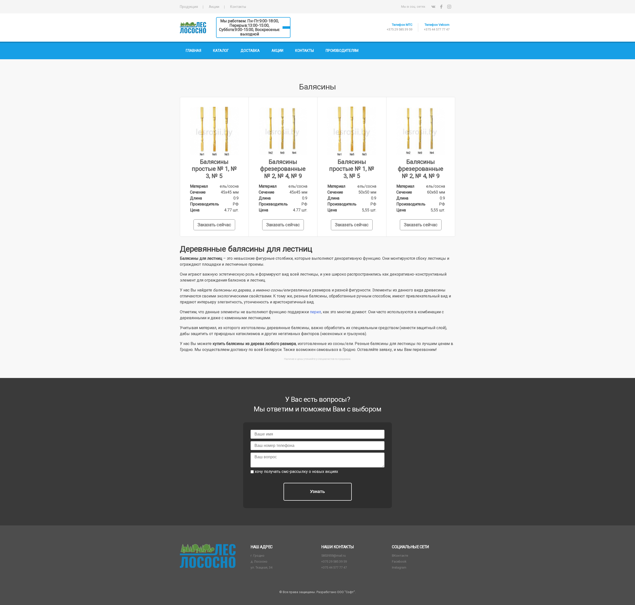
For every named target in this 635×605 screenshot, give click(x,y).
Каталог (221, 51)
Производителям (342, 51)
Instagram (399, 567)
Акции (214, 7)
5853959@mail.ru (333, 555)
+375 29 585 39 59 (399, 29)
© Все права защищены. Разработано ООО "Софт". (317, 592)
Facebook (399, 561)
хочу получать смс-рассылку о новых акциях (296, 471)
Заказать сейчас (214, 224)
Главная (193, 51)
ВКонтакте (400, 555)
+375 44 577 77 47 (436, 29)
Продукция (189, 7)
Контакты (238, 7)
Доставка (250, 51)
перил (315, 312)
